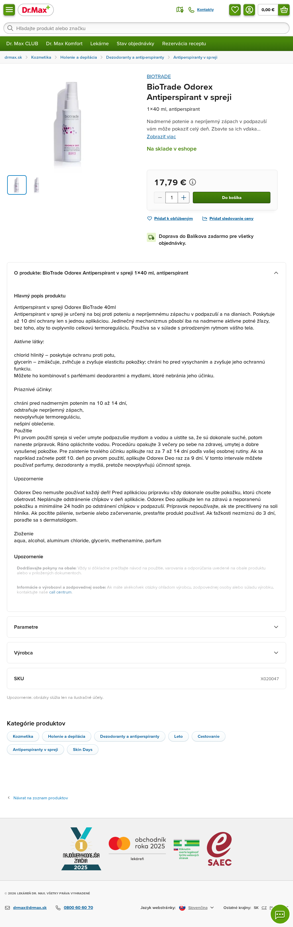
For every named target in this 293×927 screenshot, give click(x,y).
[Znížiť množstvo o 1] (159, 197)
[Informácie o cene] (192, 182)
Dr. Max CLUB (22, 43)
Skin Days (82, 749)
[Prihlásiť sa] (249, 9)
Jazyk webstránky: (158, 907)
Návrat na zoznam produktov (40, 797)
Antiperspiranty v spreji (35, 749)
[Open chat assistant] (280, 914)
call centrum (60, 591)
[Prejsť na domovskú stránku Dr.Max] (36, 9)
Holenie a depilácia (66, 736)
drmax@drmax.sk (30, 907)
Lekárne (99, 43)
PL (272, 907)
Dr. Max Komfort (64, 43)
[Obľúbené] (235, 9)
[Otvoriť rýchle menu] (9, 9)
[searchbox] (146, 28)
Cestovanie (208, 736)
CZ (264, 907)
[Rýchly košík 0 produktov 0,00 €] (284, 9)
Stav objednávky (135, 43)
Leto (178, 736)
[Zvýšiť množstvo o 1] (183, 197)
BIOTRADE (159, 76)
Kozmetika (23, 736)
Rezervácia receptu (184, 43)
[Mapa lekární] (180, 9)
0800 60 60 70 (78, 907)
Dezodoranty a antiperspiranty (129, 736)
